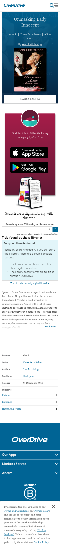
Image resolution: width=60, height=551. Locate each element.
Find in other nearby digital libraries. (30, 283)
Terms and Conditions (16, 511)
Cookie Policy (41, 542)
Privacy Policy (41, 511)
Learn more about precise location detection (37, 234)
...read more (49, 327)
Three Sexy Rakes (30, 34)
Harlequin (28, 376)
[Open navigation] (54, 5)
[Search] (55, 229)
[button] (30, 455)
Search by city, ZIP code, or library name (30, 224)
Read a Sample (30, 98)
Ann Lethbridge (32, 44)
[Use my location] (49, 229)
